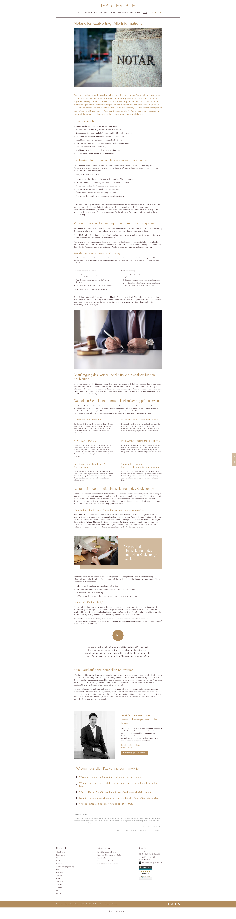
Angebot (112, 12)
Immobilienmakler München (106, 852)
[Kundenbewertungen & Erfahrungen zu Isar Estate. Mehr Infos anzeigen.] (145, 879)
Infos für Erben (102, 858)
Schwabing (59, 872)
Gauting (58, 893)
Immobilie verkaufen (123, 302)
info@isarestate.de (144, 859)
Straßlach (59, 887)
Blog (145, 12)
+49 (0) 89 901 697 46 (147, 857)
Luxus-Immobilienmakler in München (109, 855)
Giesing (58, 858)
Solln (57, 870)
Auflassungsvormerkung (99, 586)
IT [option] (160, 12)
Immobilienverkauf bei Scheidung (108, 864)
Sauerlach (59, 881)
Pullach (58, 878)
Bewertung (123, 12)
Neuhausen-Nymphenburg (65, 867)
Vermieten (88, 12)
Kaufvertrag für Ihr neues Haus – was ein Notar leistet (96, 126)
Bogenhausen (60, 855)
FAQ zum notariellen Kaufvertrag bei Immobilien (95, 153)
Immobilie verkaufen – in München (120, 413)
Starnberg (59, 884)
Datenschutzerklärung (72, 904)
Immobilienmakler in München (140, 733)
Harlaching (59, 864)
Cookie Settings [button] (98, 904)
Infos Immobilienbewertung (106, 861)
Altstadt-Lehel (60, 852)
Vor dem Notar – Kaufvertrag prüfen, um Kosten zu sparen (98, 130)
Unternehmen (135, 12)
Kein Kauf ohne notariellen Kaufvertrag (91, 147)
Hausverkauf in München (84, 210)
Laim (57, 890)
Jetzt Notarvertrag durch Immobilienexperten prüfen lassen (99, 150)
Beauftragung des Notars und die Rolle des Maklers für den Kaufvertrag (104, 133)
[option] (154, 12)
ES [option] (163, 12)
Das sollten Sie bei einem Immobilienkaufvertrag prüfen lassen (100, 136)
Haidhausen (60, 861)
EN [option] (155, 12)
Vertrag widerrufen (111, 904)
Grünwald (59, 875)
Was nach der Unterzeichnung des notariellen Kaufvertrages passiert (102, 143)
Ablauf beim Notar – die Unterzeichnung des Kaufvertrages (99, 140)
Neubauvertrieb (100, 12)
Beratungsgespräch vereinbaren (134, 753)
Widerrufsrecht (86, 904)
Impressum (59, 904)
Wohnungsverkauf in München (125, 680)
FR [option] (158, 12)
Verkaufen (77, 12)
